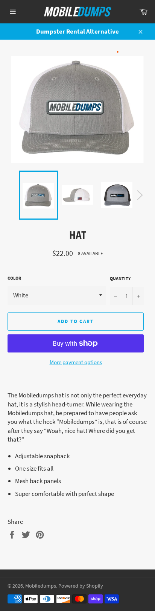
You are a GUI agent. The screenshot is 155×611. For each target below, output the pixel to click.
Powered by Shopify (80, 586)
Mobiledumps (40, 586)
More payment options (76, 362)
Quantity (120, 278)
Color (14, 278)
